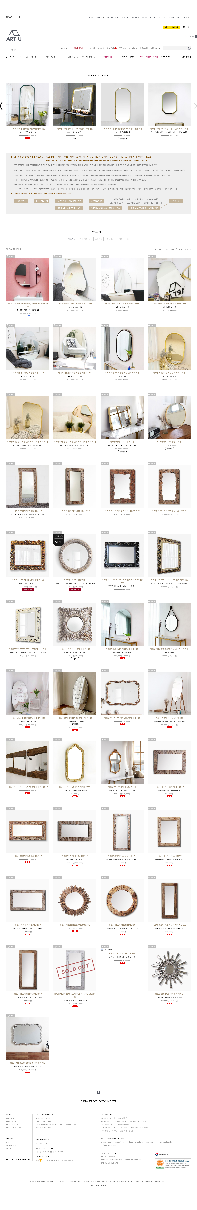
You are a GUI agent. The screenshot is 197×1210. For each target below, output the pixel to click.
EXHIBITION (11, 1145)
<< (88, 1092)
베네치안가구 (51, 57)
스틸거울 (110, 239)
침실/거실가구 (72, 57)
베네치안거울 (85, 239)
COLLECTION (112, 17)
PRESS (144, 17)
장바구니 (111, 48)
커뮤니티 (154, 48)
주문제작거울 (123, 239)
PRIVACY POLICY (12, 1124)
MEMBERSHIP (173, 17)
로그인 (92, 48)
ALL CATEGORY (14, 57)
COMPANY (10, 1118)
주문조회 (122, 48)
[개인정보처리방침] (125, 1131)
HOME (90, 17)
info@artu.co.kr (42, 1143)
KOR (185, 17)
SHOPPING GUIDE (13, 1127)
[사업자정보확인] (141, 1127)
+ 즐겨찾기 (14, 50)
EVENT (153, 17)
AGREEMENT (11, 1121)
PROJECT (124, 17)
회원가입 (100, 48)
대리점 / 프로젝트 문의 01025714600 (50, 1152)
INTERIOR (163, 17)
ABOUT (99, 17)
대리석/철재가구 (88, 57)
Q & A (8, 1142)
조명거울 (98, 239)
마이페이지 (133, 48)
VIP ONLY (65, 48)
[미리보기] (10, 256)
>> (108, 1092)
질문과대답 (144, 48)
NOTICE (134, 17)
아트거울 (71, 239)
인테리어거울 (31, 57)
